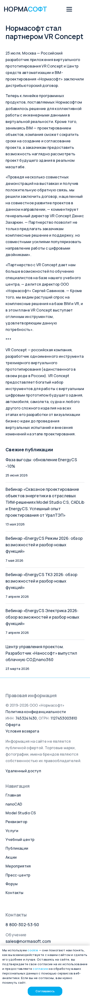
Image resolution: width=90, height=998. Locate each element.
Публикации (17, 848)
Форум (12, 883)
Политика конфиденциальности (36, 711)
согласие (40, 969)
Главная (13, 795)
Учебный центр (20, 839)
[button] (69, 9)
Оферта (13, 724)
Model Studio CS (21, 812)
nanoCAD (14, 804)
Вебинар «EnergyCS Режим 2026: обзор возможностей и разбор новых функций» (44, 545)
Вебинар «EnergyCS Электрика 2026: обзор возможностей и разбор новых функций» (42, 617)
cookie (32, 950)
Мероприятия (18, 866)
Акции (11, 857)
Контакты (15, 892)
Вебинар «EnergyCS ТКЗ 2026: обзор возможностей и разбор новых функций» (42, 581)
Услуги (12, 830)
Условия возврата (22, 731)
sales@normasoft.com (28, 941)
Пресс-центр (18, 875)
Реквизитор (16, 821)
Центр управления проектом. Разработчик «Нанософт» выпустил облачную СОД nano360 (41, 653)
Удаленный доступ (23, 770)
